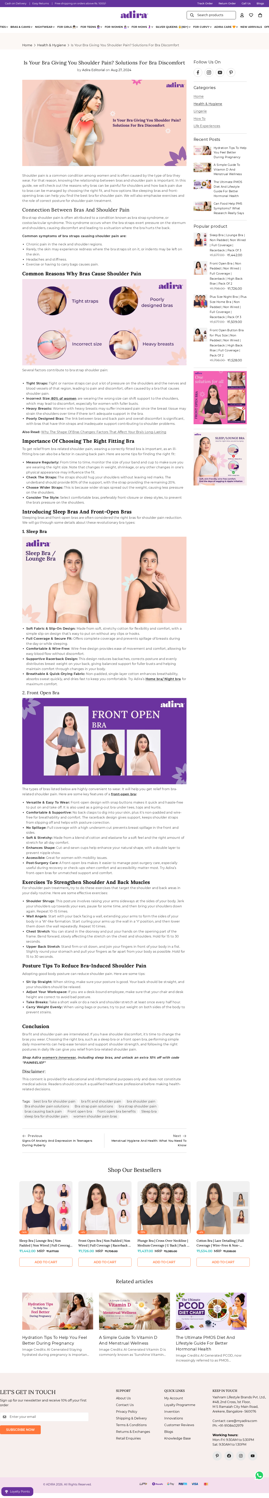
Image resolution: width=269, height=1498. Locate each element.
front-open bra (123, 794)
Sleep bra (149, 1111)
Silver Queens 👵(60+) (172, 26)
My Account (173, 1398)
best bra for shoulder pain (55, 1101)
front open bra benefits (116, 1111)
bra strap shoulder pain (138, 1106)
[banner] (220, 397)
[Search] (192, 15)
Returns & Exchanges (133, 1432)
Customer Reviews (179, 1425)
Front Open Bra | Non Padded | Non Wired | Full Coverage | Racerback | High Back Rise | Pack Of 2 (226, 273)
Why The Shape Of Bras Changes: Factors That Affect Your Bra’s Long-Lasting (103, 432)
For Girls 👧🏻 (66, 26)
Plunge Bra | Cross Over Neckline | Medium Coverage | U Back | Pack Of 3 (164, 1243)
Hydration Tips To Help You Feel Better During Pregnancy (230, 152)
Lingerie (200, 111)
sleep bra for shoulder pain (46, 1116)
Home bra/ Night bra (163, 679)
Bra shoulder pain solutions (47, 1106)
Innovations (173, 1418)
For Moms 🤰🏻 (141, 26)
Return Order (227, 3)
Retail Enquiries (128, 1438)
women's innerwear (59, 1057)
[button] (260, 15)
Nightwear (43, 26)
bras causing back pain (43, 1111)
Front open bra (80, 1111)
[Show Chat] (260, 1475)
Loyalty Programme (179, 1405)
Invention (172, 1412)
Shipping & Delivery (131, 1418)
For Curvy (201, 26)
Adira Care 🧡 (225, 26)
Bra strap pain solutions (94, 1106)
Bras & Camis (20, 26)
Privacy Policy (126, 1412)
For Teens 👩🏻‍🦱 (90, 26)
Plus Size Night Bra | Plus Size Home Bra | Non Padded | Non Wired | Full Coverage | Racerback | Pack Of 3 (228, 307)
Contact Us (125, 1405)
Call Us (246, 3)
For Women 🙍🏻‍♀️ (116, 26)
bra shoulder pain (141, 1101)
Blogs (260, 3)
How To (200, 119)
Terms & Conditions (131, 1425)
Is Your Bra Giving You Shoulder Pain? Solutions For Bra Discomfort (125, 45)
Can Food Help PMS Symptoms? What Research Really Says (229, 208)
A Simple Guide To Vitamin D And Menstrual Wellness (228, 169)
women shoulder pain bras (95, 1116)
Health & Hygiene (51, 45)
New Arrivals (251, 26)
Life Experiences (207, 126)
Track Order (205, 3)
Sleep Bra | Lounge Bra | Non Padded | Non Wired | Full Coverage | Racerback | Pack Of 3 (45, 1243)
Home (27, 45)
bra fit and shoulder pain (101, 1101)
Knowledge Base (177, 1438)
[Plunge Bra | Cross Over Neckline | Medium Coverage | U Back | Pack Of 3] (164, 1207)
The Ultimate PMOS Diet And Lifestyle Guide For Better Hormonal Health (228, 189)
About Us (123, 1398)
